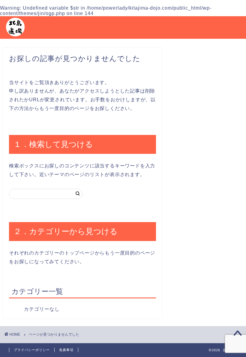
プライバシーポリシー (32, 350)
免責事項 (66, 350)
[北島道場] (15, 36)
